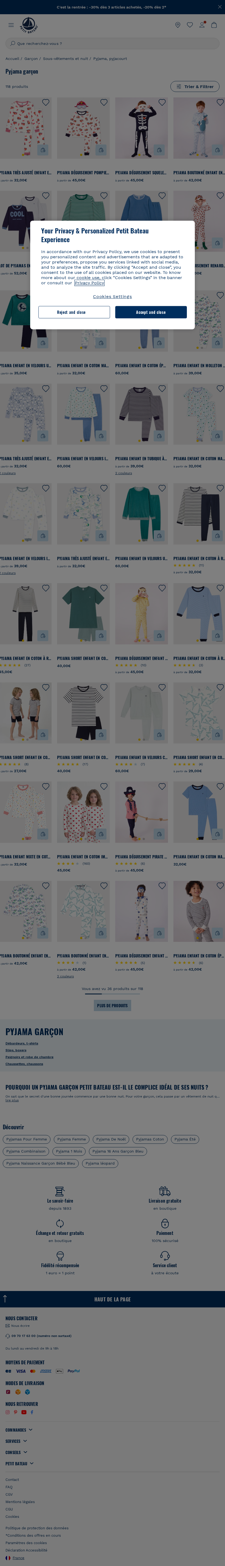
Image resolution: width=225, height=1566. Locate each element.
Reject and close (71, 312)
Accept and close (150, 312)
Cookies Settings (112, 296)
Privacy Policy (89, 283)
